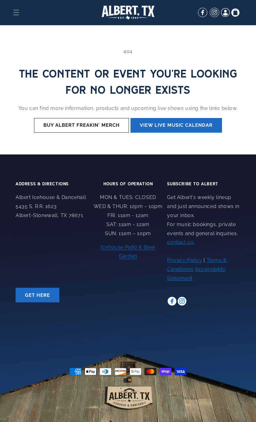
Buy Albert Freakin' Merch (81, 125)
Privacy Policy (184, 260)
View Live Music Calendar (176, 125)
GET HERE (37, 295)
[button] (16, 12)
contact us (180, 242)
